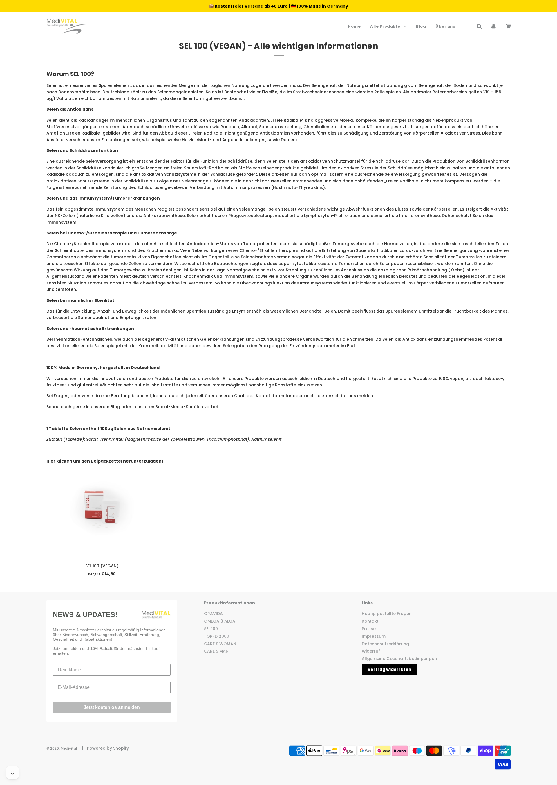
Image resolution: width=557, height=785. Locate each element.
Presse (369, 629)
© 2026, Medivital (61, 748)
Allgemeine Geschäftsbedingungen (399, 659)
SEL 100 (211, 629)
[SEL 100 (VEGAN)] (102, 507)
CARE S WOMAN (220, 644)
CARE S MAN (216, 651)
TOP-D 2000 (216, 636)
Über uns (445, 26)
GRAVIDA (213, 613)
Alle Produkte (385, 26)
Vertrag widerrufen (389, 669)
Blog (421, 26)
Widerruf (371, 651)
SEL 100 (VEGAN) (102, 566)
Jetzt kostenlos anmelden (112, 707)
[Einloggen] (493, 26)
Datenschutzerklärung (385, 644)
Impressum (374, 636)
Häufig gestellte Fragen (387, 613)
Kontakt (370, 621)
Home (354, 26)
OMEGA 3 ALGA (219, 621)
